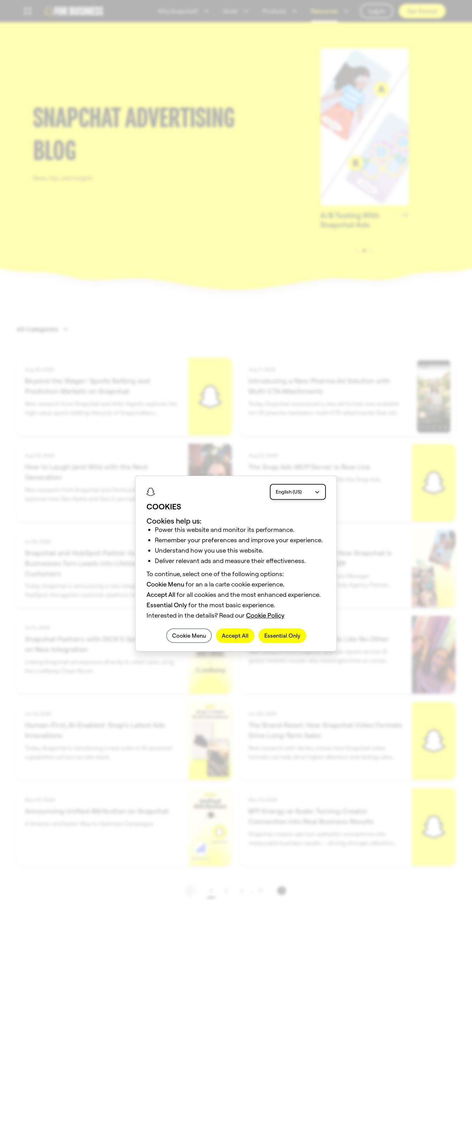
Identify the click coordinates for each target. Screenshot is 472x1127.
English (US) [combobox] (289, 492)
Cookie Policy (265, 615)
